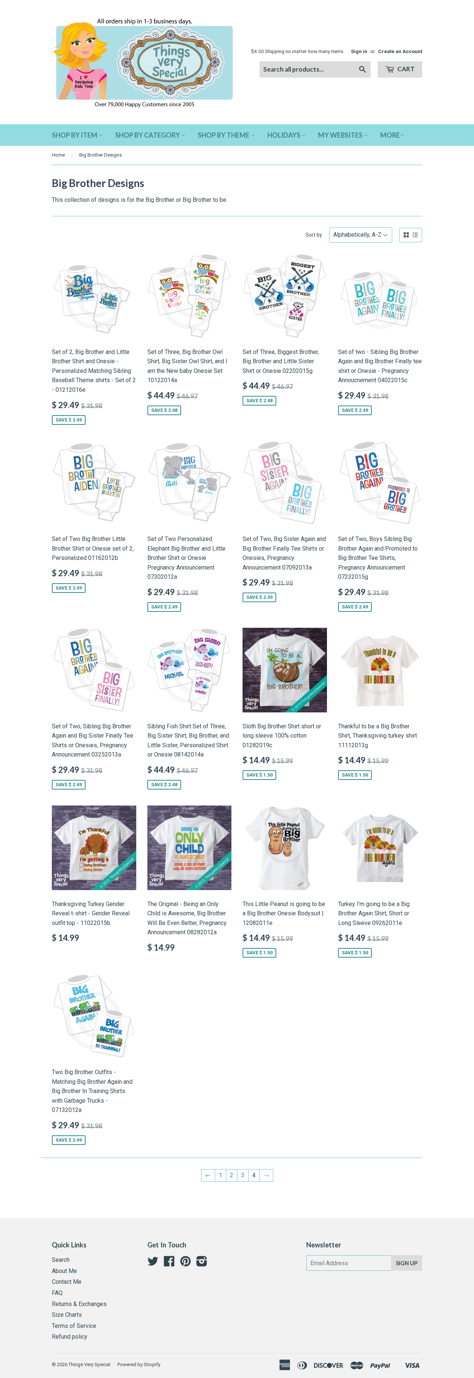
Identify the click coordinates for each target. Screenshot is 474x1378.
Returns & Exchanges (79, 1304)
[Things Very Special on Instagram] (201, 1263)
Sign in (359, 51)
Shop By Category (148, 135)
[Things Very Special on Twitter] (152, 1263)
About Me (64, 1270)
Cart (405, 69)
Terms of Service (74, 1325)
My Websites (341, 135)
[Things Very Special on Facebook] (169, 1263)
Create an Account (400, 51)
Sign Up (406, 1263)
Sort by (314, 235)
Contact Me (66, 1281)
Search (61, 1259)
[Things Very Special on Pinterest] (185, 1263)
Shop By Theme (224, 135)
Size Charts (67, 1314)
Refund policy (69, 1336)
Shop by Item (75, 135)
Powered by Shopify (138, 1364)
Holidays (284, 135)
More (390, 135)
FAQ (57, 1292)
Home (58, 155)
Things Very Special (89, 1364)
